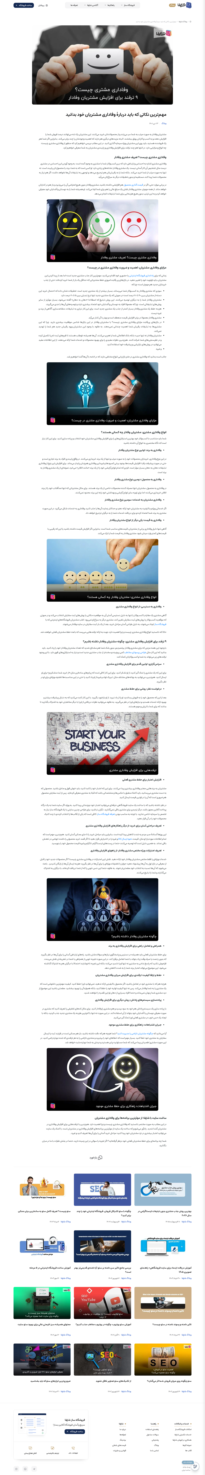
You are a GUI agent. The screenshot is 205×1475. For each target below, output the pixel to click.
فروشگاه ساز (129, 5)
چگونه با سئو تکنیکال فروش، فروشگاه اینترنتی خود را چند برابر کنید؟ (104, 1213)
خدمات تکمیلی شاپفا (183, 1434)
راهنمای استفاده (152, 1429)
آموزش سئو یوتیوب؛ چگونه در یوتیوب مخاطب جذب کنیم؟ (103, 1324)
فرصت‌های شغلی (119, 1445)
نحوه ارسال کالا (125, 839)
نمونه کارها (187, 1445)
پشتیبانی (155, 1440)
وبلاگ (163, 123)
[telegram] (34, 1469)
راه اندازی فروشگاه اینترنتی (141, 276)
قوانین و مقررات (119, 1450)
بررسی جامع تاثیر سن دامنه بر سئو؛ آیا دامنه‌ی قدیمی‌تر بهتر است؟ (102, 1270)
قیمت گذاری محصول (133, 185)
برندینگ (123, 1440)
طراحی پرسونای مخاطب (135, 652)
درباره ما (123, 1429)
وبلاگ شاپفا (183, 21)
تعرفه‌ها (123, 1434)
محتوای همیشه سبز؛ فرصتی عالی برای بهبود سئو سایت (44, 1324)
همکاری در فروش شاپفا (182, 1440)
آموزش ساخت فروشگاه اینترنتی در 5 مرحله (50, 1268)
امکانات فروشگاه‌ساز (183, 1429)
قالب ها (188, 1450)
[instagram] (16, 1469)
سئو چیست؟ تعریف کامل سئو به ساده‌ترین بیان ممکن (44, 1211)
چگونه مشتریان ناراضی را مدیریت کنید (135, 1033)
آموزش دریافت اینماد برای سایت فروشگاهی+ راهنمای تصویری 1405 (165, 1270)
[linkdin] (25, 1469)
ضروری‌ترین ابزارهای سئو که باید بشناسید (50, 1381)
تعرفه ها (74, 5)
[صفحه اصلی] (190, 21)
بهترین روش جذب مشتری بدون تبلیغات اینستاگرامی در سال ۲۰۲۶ (164, 1213)
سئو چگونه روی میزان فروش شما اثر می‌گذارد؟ (169, 1381)
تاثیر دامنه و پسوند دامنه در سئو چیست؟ (171, 1324)
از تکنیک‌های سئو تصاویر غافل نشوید (113, 1381)
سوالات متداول (152, 1434)
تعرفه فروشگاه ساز (106, 814)
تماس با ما (154, 1450)
